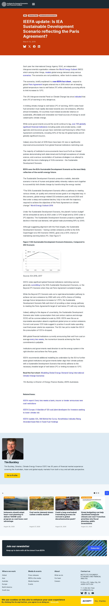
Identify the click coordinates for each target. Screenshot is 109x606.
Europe (4, 584)
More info (55, 602)
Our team (57, 578)
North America (7, 587)
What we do (58, 575)
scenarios (27, 75)
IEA (25, 15)
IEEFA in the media (34, 578)
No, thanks (100, 601)
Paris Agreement (35, 84)
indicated (78, 97)
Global (4, 575)
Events (30, 584)
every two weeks (37, 339)
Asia (3, 578)
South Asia (5, 590)
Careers (57, 581)
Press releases (33, 575)
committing (35, 285)
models (48, 72)
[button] (33, 4)
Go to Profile (12, 475)
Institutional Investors (48, 15)
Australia (5, 581)
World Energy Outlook (68, 69)
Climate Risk (33, 15)
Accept (87, 601)
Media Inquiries (33, 581)
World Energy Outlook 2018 (42, 205)
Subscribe (94, 548)
